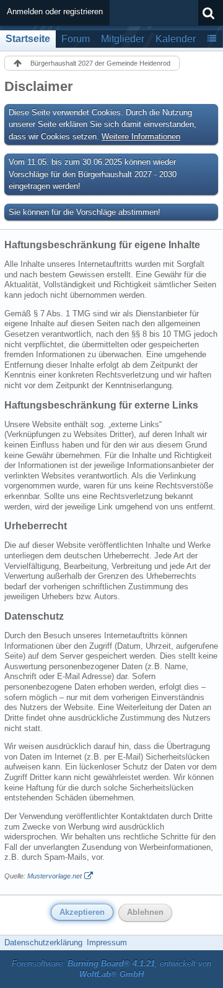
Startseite (28, 38)
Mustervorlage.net (54, 876)
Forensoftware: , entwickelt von (111, 969)
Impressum (107, 942)
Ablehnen (145, 912)
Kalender (175, 38)
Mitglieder (122, 38)
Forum (75, 38)
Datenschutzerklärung (43, 942)
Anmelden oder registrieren (55, 11)
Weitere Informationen (141, 136)
